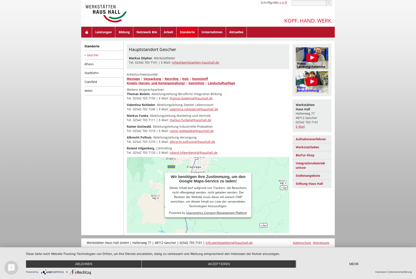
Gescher (93, 55)
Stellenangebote (308, 175)
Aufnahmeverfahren (311, 139)
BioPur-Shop (305, 155)
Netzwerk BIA (146, 32)
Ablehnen (83, 264)
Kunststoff (200, 79)
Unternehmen (212, 32)
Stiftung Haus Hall (309, 184)
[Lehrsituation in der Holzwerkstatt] (312, 82)
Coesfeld (90, 82)
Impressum (321, 243)
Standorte (187, 32)
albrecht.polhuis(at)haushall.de (192, 142)
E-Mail (300, 126)
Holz (185, 79)
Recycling (172, 79)
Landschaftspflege (221, 83)
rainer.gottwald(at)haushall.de (192, 131)
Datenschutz (302, 243)
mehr (354, 264)
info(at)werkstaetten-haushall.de (195, 62)
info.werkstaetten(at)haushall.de (229, 243)
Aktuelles (236, 32)
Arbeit (168, 32)
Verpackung (152, 79)
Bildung (124, 32)
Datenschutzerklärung (400, 272)
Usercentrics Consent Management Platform (216, 213)
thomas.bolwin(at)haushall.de (191, 98)
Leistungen (103, 32)
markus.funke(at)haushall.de (190, 120)
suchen (329, 3)
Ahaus (89, 64)
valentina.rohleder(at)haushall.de (194, 109)
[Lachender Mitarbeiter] (312, 58)
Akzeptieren (219, 264)
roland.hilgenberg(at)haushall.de (194, 152)
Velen (88, 91)
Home (86, 32)
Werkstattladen (307, 147)
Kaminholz (196, 83)
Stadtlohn (91, 73)
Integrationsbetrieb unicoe (310, 165)
